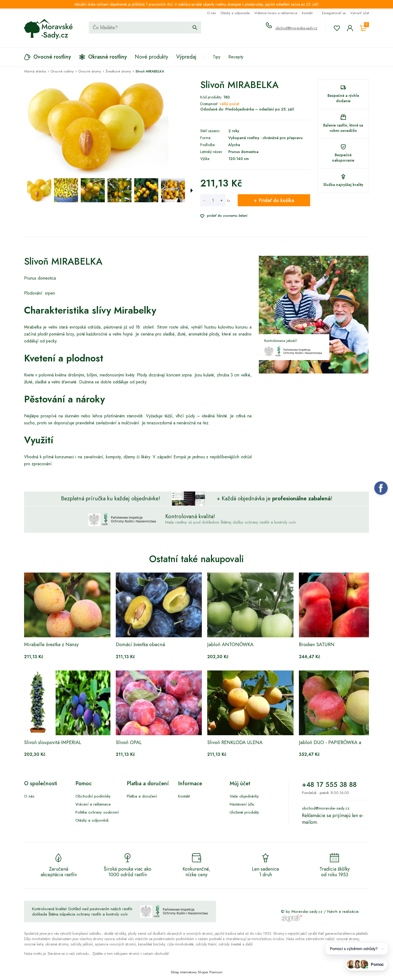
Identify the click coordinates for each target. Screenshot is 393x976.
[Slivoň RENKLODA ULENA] (250, 702)
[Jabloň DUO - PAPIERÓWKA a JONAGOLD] (342, 702)
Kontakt (307, 13)
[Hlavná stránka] (48, 29)
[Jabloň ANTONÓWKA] (250, 605)
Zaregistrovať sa (334, 13)
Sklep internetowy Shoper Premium (196, 972)
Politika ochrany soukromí (97, 812)
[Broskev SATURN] (342, 605)
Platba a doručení (142, 796)
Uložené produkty (244, 812)
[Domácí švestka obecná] (159, 605)
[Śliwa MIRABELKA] (39, 190)
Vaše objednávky (244, 796)
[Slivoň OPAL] (159, 702)
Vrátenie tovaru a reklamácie (275, 13)
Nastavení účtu (242, 804)
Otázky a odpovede (235, 13)
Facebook (381, 488)
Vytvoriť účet (359, 13)
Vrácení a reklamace (93, 804)
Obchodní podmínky (93, 796)
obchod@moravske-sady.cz (296, 28)
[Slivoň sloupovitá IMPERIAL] (67, 702)
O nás (211, 13)
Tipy (216, 57)
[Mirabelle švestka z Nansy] (67, 605)
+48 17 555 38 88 (329, 784)
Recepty (235, 57)
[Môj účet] (350, 28)
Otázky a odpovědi (92, 820)
